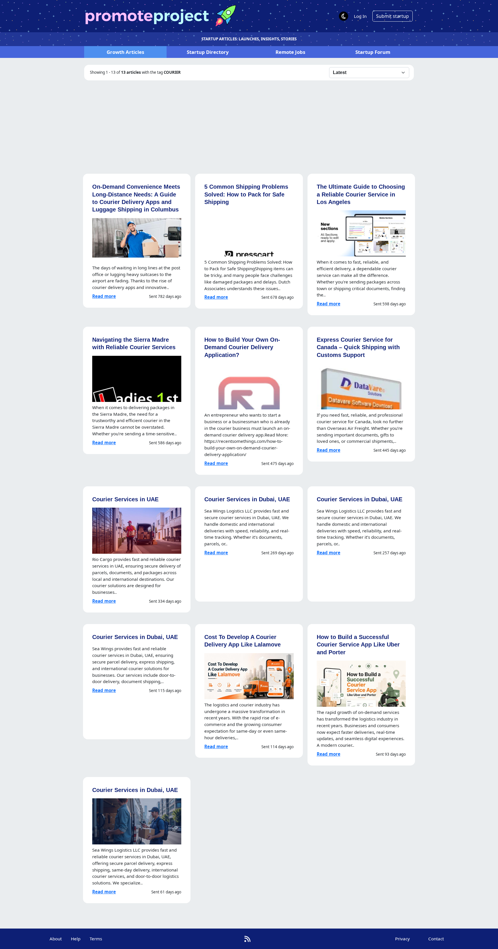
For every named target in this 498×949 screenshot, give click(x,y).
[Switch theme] (343, 16)
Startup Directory (208, 52)
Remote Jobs (290, 52)
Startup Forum (372, 52)
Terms (96, 939)
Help (75, 939)
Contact (436, 939)
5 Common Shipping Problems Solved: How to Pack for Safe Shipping (246, 194)
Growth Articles (125, 52)
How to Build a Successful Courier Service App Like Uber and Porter (358, 644)
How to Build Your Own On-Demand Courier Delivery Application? (242, 347)
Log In (360, 16)
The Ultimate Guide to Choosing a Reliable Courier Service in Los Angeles (361, 194)
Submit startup (392, 16)
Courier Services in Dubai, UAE (247, 499)
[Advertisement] (249, 123)
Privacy (402, 939)
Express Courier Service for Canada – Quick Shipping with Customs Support (358, 347)
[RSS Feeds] (247, 939)
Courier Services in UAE (125, 499)
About (56, 939)
